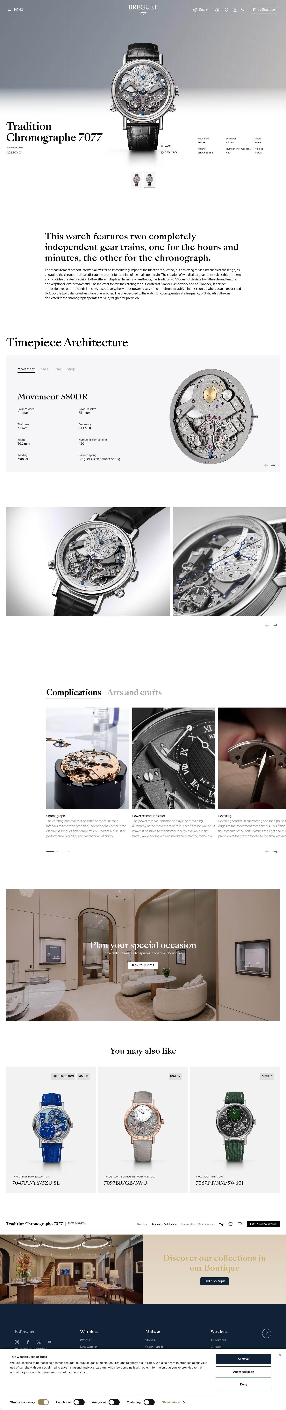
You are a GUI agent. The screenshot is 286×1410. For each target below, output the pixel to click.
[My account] (235, 9)
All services (218, 1340)
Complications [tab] (73, 693)
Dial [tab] (58, 369)
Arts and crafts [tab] (134, 693)
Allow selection (243, 1371)
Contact (216, 1347)
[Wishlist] (226, 9)
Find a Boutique (264, 10)
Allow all (244, 1359)
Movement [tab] (26, 369)
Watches (86, 1340)
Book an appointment (263, 1224)
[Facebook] (27, 1342)
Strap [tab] (71, 369)
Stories (150, 1340)
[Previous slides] (266, 465)
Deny (243, 1384)
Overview (142, 1224)
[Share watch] (221, 1223)
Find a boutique (214, 1281)
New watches (89, 1347)
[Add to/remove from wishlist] (240, 1223)
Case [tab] (44, 369)
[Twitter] (38, 1342)
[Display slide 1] (50, 851)
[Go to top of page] (266, 1333)
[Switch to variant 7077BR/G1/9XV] (136, 180)
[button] (230, 1223)
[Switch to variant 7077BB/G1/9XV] (149, 180)
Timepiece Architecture (164, 1224)
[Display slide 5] (68, 851)
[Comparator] (217, 9)
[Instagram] (17, 1342)
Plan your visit (143, 965)
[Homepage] (143, 9)
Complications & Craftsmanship (197, 1224)
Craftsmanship (155, 1347)
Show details (171, 1402)
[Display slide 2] (57, 851)
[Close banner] (280, 1354)
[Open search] (243, 9)
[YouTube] (49, 1342)
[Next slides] (273, 465)
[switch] (79, 1402)
